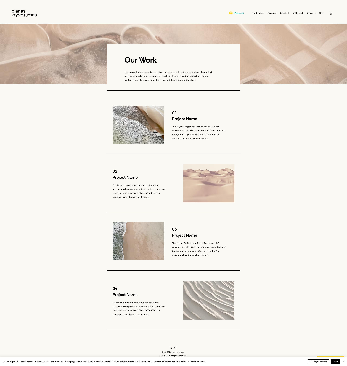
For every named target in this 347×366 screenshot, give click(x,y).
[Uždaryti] (343, 361)
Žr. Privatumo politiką (197, 361)
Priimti (335, 361)
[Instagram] (175, 347)
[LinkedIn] (170, 347)
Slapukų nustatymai (318, 361)
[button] (331, 13)
